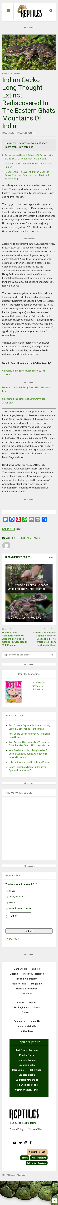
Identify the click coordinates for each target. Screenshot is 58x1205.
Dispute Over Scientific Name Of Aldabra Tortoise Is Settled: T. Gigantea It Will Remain (14, 639)
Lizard (12, 902)
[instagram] (25, 1142)
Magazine (36, 983)
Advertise (38, 689)
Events (20, 1002)
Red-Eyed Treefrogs (27, 1085)
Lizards (14, 974)
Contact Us (38, 686)
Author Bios (26, 1031)
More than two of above (20, 908)
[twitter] (20, 1142)
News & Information (26, 988)
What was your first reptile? (21, 884)
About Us (35, 1021)
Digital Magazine (38, 1158)
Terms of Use (35, 1129)
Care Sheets (20, 969)
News (37, 1007)
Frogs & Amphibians (27, 978)
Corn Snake (18, 1070)
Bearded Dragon (27, 1060)
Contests (27, 1012)
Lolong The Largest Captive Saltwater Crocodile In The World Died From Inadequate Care (44, 639)
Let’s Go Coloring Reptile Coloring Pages (29, 762)
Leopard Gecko (27, 1075)
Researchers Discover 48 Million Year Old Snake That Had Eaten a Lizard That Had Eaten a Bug (27, 175)
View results (13, 939)
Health (32, 1002)
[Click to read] (28, 578)
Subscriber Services (36, 1163)
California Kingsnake (27, 1080)
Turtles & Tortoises (33, 974)
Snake (12, 891)
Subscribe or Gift (37, 1152)
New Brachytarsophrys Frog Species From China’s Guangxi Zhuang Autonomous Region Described (30, 753)
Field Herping (19, 983)
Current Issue (38, 682)
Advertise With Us (26, 1026)
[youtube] (14, 1142)
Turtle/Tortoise (16, 897)
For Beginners (21, 1007)
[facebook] (30, 1142)
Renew (24, 1158)
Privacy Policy (16, 1129)
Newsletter (27, 993)
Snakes (36, 969)
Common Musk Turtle (27, 1090)
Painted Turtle (26, 1055)
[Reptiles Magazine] (28, 19)
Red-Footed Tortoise (26, 1050)
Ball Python (35, 1070)
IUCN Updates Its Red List (24, 617)
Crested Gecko (27, 1065)
